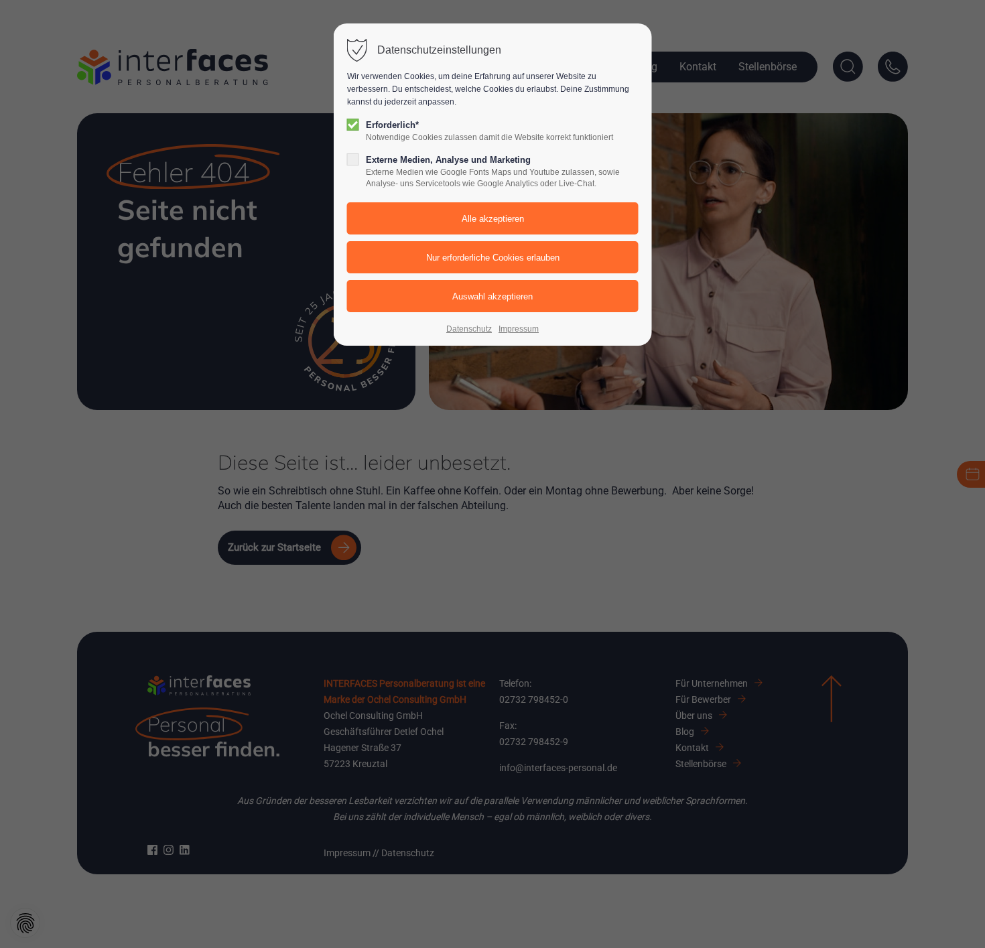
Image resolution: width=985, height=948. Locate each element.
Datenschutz (469, 329)
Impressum (519, 329)
